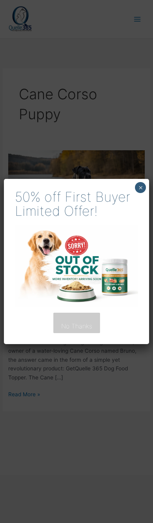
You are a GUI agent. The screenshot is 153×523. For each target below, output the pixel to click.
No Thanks (76, 326)
